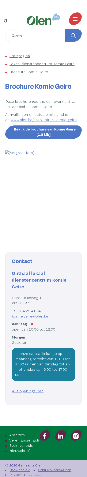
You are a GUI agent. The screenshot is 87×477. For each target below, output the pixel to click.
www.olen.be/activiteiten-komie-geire (44, 120)
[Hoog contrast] (6, 21)
